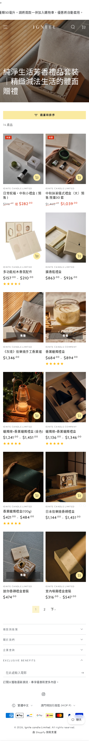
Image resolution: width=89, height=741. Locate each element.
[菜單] (5, 27)
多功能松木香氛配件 (17, 272)
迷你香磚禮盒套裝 (16, 591)
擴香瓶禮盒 (54, 272)
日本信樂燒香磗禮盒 (60, 511)
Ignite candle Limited (38, 727)
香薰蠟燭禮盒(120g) (17, 511)
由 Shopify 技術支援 (44, 732)
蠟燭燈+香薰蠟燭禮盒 (61, 431)
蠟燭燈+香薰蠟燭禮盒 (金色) (23, 431)
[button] (72, 27)
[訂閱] (83, 672)
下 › (53, 609)
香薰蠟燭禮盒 (55, 352)
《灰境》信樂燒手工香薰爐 (22, 352)
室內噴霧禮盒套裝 (58, 591)
